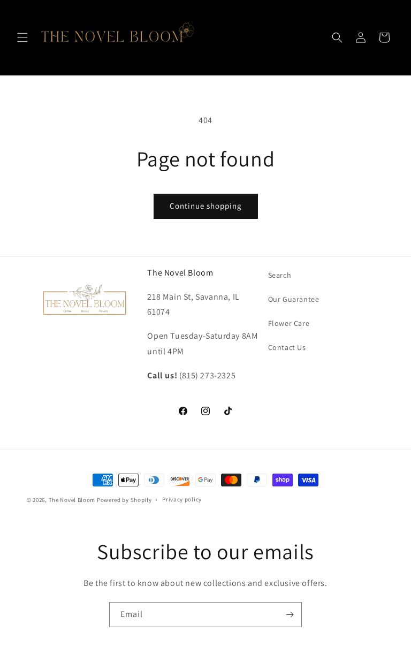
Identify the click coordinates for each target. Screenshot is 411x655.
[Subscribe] (289, 614)
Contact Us (287, 347)
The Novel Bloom (72, 500)
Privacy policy (182, 499)
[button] (22, 37)
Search (280, 275)
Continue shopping (206, 206)
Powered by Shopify (124, 500)
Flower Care (289, 323)
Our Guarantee (293, 299)
